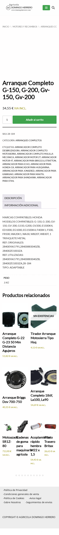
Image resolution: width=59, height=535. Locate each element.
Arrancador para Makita (29, 174)
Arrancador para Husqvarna (32, 167)
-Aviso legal (35, 498)
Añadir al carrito (34, 119)
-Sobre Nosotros (12, 502)
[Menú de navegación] (46, 7)
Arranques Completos (29, 140)
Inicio (5, 26)
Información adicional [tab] (21, 205)
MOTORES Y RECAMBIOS (25, 26)
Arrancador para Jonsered (18, 170)
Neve (8, 531)
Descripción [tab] (13, 198)
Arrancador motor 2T (28, 157)
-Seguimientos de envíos (38, 502)
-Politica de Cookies (13, 498)
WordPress (47, 531)
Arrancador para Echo (16, 164)
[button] (51, 526)
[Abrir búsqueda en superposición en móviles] (53, 7)
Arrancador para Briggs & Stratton (35, 160)
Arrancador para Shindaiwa (19, 177)
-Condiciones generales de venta (21, 494)
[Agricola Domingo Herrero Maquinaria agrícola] (18, 7)
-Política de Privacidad (15, 490)
